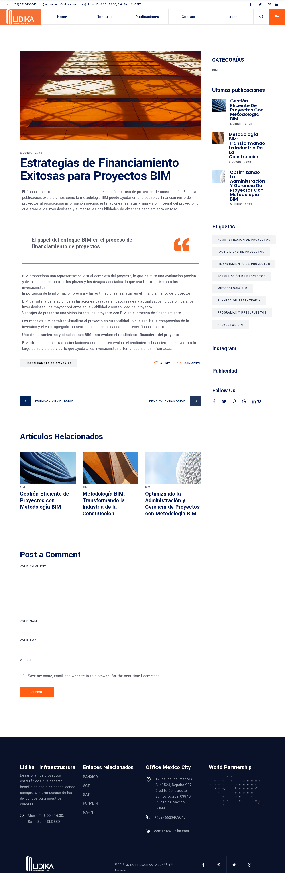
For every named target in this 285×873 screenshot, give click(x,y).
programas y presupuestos (242, 313)
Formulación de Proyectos (242, 276)
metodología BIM (233, 288)
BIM (22, 487)
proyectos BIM (231, 325)
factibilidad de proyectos (241, 252)
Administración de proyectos (244, 240)
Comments (192, 363)
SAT (86, 794)
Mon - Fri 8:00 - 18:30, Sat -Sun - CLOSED (115, 4)
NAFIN (88, 812)
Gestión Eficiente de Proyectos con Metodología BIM (44, 500)
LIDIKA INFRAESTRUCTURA (143, 865)
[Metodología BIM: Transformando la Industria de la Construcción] (110, 468)
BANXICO (90, 776)
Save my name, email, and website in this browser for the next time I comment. (94, 675)
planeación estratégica (239, 301)
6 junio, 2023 (31, 153)
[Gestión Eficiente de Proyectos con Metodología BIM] (48, 468)
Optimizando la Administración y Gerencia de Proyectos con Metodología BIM (172, 504)
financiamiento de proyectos (48, 363)
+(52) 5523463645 (24, 4)
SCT (86, 785)
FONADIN (90, 803)
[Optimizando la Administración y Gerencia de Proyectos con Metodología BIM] (173, 468)
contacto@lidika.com (62, 4)
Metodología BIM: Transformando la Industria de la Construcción (104, 504)
